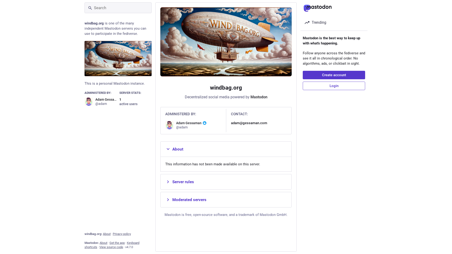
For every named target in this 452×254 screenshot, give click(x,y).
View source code (111, 247)
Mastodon (258, 97)
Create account (334, 75)
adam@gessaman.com (249, 123)
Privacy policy (122, 234)
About (107, 234)
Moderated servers (189, 199)
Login (334, 86)
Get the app (117, 243)
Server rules (183, 181)
